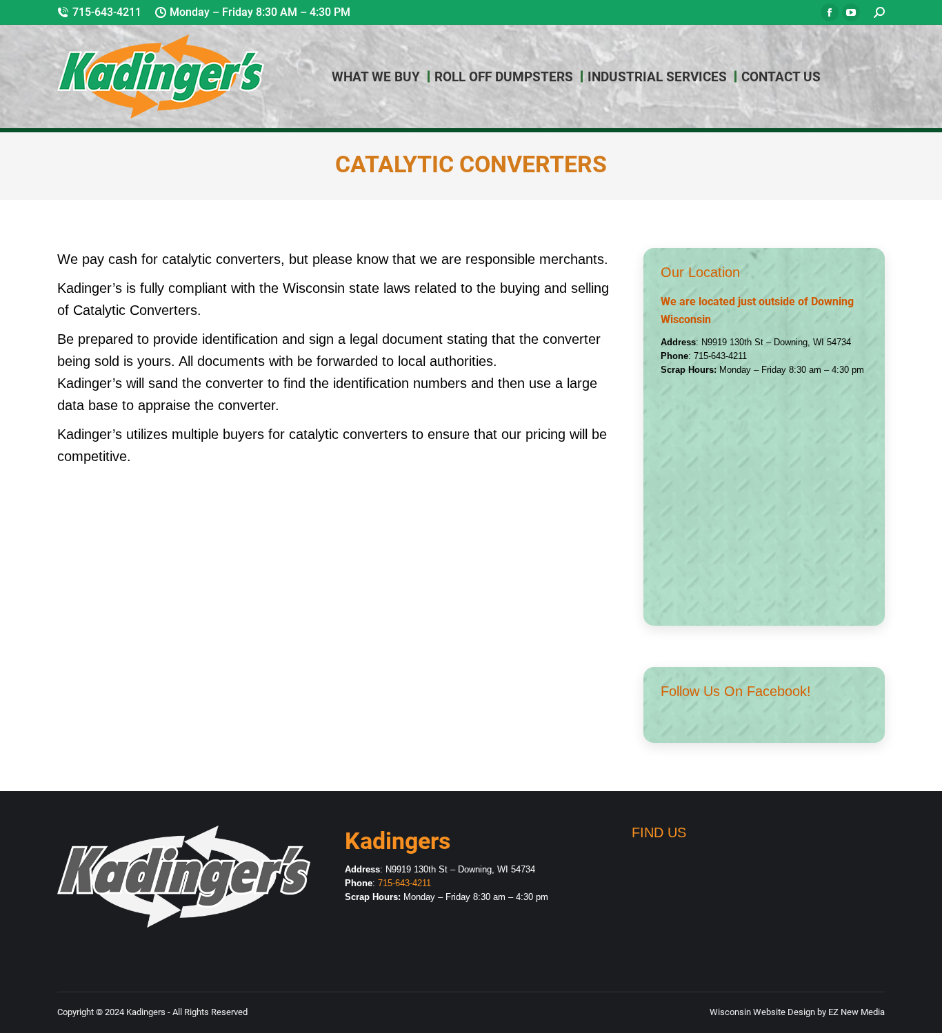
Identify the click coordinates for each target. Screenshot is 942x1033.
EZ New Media (855, 1012)
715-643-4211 (106, 12)
